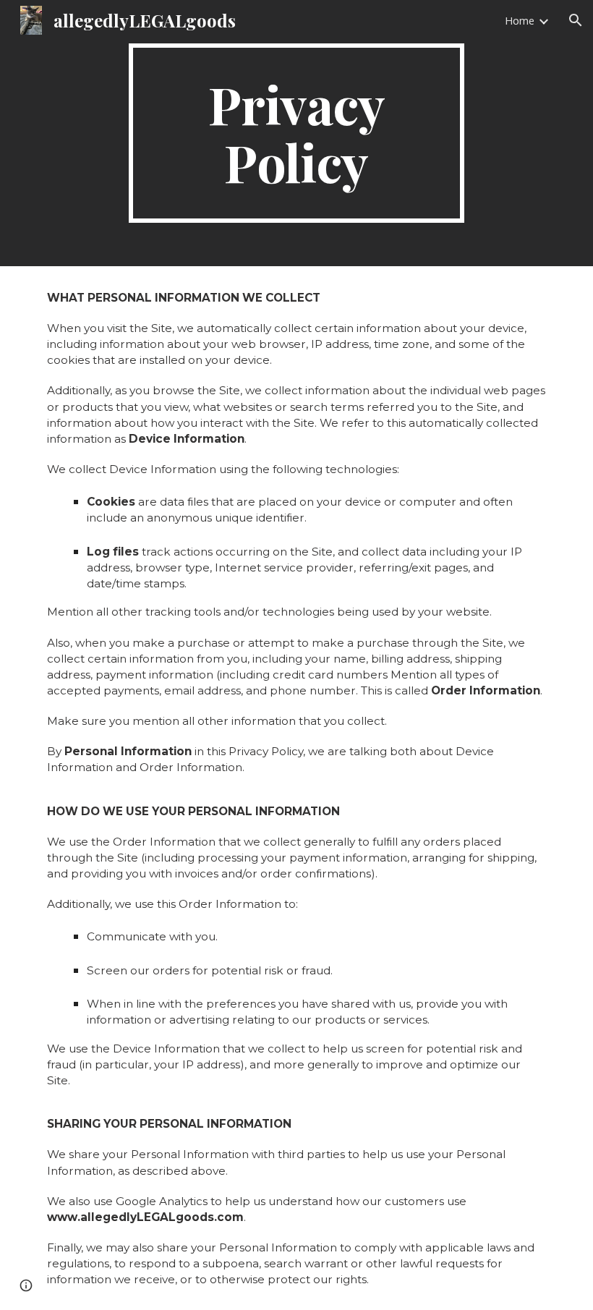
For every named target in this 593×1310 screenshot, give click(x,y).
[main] (297, 133)
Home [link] (519, 20)
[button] (575, 20)
